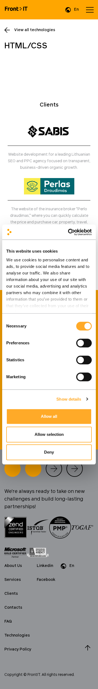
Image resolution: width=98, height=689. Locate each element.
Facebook (46, 580)
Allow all (49, 416)
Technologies (17, 635)
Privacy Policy (17, 649)
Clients (11, 594)
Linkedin (45, 566)
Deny (49, 452)
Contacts (13, 608)
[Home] (16, 10)
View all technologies (34, 30)
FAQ (8, 621)
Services (12, 580)
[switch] (84, 343)
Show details (68, 399)
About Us (13, 566)
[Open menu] (90, 10)
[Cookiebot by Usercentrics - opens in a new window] (69, 232)
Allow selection (49, 434)
